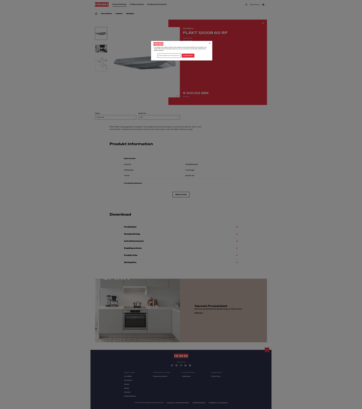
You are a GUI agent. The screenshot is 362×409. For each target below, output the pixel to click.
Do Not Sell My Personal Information (169, 55)
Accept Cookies (188, 55)
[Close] (210, 43)
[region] (181, 50)
